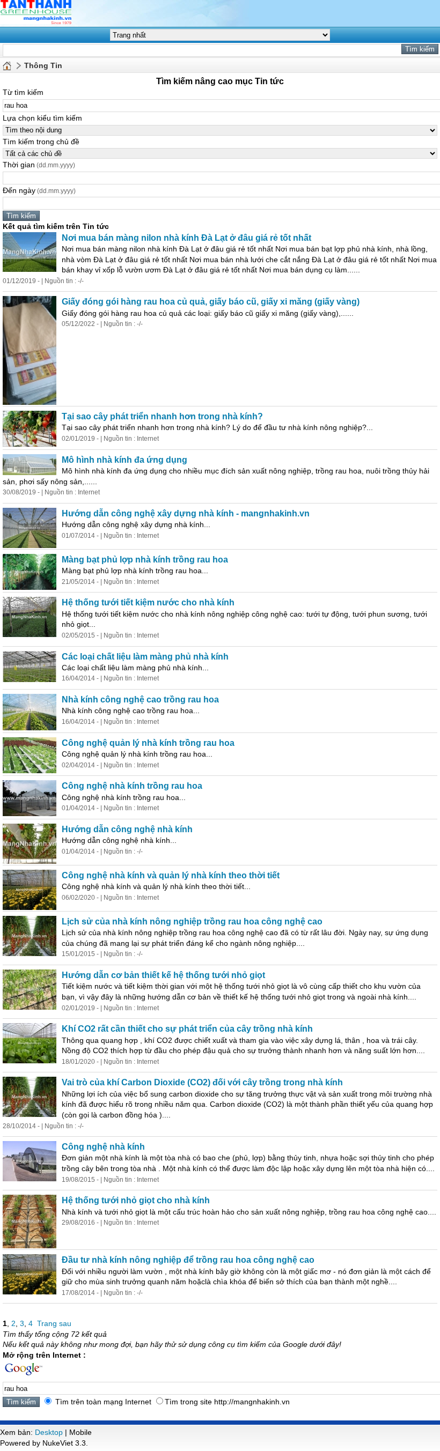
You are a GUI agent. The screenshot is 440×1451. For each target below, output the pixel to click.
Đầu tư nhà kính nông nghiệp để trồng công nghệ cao (188, 1259)
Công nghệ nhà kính (103, 1146)
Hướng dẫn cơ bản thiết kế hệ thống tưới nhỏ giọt (163, 975)
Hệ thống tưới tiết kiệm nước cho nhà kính (148, 602)
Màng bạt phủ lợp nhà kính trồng (145, 559)
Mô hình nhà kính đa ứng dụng (124, 459)
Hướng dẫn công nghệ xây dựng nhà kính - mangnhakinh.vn (186, 513)
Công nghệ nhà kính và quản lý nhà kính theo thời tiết (171, 875)
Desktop (49, 1432)
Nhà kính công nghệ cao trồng (140, 699)
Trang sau (54, 1323)
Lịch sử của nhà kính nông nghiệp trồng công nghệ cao (192, 921)
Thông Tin (43, 65)
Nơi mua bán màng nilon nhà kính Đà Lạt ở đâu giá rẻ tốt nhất (186, 237)
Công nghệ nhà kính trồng (132, 785)
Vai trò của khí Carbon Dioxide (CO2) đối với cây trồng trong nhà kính (202, 1082)
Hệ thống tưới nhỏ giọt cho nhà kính (136, 1200)
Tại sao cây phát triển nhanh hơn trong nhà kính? (162, 416)
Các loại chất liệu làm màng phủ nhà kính (145, 656)
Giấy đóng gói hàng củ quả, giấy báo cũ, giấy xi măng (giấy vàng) (211, 301)
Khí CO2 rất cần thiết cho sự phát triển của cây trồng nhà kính (187, 1028)
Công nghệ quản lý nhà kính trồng (148, 742)
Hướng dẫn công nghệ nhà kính (127, 829)
